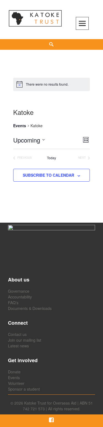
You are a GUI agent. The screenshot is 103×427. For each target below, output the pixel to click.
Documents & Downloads (30, 308)
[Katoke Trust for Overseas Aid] (35, 18)
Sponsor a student (24, 389)
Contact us (17, 334)
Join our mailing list (24, 340)
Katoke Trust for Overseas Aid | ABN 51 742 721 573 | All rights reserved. (58, 405)
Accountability (20, 297)
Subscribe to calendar (48, 175)
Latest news (18, 345)
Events (19, 125)
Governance (18, 291)
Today (51, 158)
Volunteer (16, 383)
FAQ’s (13, 302)
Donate (14, 371)
